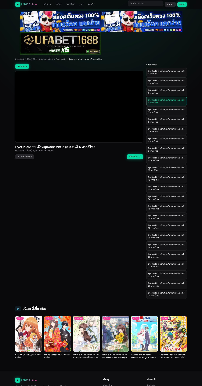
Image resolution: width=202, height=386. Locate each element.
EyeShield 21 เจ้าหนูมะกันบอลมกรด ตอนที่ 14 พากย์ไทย (166, 197)
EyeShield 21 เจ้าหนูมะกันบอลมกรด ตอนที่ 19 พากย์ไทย (166, 245)
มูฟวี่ (81, 4)
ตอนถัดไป (133, 156)
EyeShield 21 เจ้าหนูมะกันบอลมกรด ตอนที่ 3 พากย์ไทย (166, 91)
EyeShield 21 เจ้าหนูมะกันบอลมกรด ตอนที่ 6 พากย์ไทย (166, 120)
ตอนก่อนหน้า (26, 156)
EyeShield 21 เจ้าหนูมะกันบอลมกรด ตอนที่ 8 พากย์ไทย (166, 139)
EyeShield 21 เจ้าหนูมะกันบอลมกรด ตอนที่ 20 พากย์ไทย (166, 255)
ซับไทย (59, 4)
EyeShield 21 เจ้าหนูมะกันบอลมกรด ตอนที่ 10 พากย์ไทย (166, 159)
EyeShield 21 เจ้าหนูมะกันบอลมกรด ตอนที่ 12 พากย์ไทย (166, 178)
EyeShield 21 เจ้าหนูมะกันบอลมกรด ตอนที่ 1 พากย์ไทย (166, 72)
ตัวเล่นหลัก (22, 66)
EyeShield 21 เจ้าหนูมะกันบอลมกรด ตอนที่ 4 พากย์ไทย (166, 101)
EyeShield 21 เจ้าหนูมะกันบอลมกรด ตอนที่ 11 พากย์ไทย (166, 168)
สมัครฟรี (182, 4)
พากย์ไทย (70, 4)
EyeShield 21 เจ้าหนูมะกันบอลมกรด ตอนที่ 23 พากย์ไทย (166, 284)
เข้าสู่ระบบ (170, 4)
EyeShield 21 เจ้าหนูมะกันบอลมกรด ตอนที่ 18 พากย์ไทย (166, 236)
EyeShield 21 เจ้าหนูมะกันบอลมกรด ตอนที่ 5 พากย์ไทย (166, 110)
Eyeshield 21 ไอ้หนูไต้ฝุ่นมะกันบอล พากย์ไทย (34, 59)
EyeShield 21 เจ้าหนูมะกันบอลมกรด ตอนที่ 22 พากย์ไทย (166, 274)
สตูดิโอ (91, 4)
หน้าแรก (47, 4)
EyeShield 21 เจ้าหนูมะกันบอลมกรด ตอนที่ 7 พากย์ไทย (166, 130)
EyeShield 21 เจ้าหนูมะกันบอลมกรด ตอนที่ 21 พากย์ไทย (166, 265)
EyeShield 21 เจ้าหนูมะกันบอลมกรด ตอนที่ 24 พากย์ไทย (166, 294)
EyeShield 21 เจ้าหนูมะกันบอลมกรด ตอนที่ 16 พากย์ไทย (166, 217)
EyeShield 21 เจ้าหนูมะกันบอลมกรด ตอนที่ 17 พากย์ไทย (166, 226)
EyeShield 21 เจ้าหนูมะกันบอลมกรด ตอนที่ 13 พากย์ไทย (166, 188)
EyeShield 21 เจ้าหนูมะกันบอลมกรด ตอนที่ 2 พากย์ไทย (166, 81)
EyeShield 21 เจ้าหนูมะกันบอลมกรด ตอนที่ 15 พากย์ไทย (166, 207)
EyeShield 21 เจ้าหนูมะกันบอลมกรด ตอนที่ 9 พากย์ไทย (166, 149)
